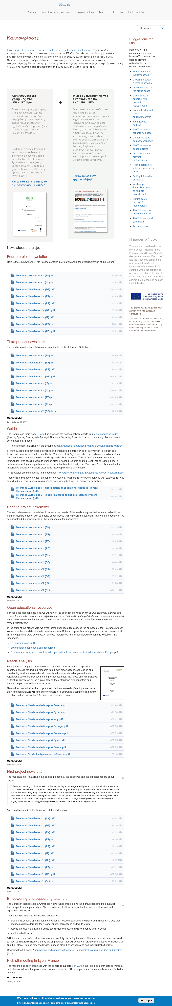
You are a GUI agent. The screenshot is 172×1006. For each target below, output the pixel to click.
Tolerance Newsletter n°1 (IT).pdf (35, 853)
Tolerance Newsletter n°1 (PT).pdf (35, 867)
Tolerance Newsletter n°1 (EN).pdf (35, 832)
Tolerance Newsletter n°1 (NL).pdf (35, 860)
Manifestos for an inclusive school (142, 73)
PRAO (77, 965)
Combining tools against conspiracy (143, 139)
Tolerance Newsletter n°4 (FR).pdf (35, 303)
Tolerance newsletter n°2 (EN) (33, 527)
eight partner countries (106, 434)
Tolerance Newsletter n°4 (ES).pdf (35, 296)
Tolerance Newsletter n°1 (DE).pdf (35, 825)
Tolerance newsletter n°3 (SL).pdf (35, 404)
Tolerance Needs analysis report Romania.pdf (42, 733)
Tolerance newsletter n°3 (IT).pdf (34, 383)
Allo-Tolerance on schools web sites (142, 131)
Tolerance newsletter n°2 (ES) (33, 569)
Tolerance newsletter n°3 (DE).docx (36, 411)
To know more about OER (24, 643)
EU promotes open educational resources (33, 647)
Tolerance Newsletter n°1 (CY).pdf (35, 818)
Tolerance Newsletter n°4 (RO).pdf (35, 331)
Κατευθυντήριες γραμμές (56, 12)
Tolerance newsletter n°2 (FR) (33, 534)
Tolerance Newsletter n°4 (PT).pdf (35, 324)
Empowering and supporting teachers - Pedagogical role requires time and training (77, 950)
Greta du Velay (136, 12)
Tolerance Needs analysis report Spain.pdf (40, 740)
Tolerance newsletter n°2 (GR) (33, 576)
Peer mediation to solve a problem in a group (143, 168)
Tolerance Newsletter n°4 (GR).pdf (35, 310)
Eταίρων (118, 12)
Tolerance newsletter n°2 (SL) (33, 555)
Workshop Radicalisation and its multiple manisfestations (142, 189)
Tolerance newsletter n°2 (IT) (32, 583)
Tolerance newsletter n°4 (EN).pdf (35, 275)
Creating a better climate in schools (142, 81)
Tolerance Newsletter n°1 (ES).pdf (35, 839)
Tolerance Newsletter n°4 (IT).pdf (35, 317)
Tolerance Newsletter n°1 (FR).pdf (35, 846)
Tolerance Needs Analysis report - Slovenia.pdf (43, 754)
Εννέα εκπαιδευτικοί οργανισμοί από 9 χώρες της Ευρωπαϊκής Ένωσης (49, 50)
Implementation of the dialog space (142, 89)
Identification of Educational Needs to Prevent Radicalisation (89, 445)
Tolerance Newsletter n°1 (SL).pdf (35, 881)
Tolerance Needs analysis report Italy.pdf (39, 719)
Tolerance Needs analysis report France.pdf (41, 747)
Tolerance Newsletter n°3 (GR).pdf (35, 376)
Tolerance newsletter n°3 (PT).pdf (35, 397)
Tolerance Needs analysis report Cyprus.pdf (41, 712)
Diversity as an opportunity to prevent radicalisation (140, 100)
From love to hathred (139, 123)
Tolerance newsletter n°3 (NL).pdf (35, 390)
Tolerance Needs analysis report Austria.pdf (41, 705)
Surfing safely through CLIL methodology (140, 202)
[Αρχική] (65, 4)
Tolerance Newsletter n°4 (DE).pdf (35, 289)
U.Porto (40, 434)
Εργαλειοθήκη (85, 12)
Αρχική (32, 12)
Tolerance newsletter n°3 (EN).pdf (35, 355)
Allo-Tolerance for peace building (142, 147)
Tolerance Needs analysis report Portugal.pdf (42, 726)
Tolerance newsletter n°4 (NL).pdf (35, 282)
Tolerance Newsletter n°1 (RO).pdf (35, 874)
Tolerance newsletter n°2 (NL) (33, 590)
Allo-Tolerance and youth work (143, 219)
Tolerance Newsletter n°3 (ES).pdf (35, 362)
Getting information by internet (143, 177)
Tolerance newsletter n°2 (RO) (33, 548)
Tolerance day (140, 226)
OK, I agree (146, 1000)
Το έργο (103, 12)
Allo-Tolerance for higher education (142, 211)
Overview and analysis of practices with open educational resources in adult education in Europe (62, 652)
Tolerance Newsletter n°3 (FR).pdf (35, 369)
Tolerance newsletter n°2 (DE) (33, 562)
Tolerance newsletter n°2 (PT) (33, 541)
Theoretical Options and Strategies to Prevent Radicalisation (91, 472)
